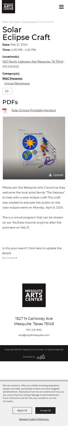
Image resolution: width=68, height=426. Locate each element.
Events (5, 22)
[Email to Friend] (7, 91)
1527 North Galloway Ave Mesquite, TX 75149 (32, 61)
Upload (58, 175)
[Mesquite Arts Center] (8, 6)
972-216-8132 (34, 329)
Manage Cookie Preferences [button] (34, 419)
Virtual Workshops (29, 22)
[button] (34, 148)
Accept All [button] (45, 410)
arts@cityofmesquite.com (34, 335)
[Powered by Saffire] (41, 356)
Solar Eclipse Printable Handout (34, 110)
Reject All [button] (22, 410)
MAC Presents (15, 22)
